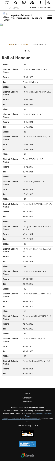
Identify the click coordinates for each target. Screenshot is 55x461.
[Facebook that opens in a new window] (25, 51)
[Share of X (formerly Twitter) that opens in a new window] (28, 51)
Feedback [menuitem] (27, 401)
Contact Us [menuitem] (27, 397)
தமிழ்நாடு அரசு (14, 7)
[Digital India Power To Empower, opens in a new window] (27, 455)
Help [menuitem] (27, 393)
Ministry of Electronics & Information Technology (21, 419)
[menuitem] (7, 2)
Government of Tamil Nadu (40, 7)
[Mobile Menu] (49, 17)
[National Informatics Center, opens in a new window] (27, 444)
